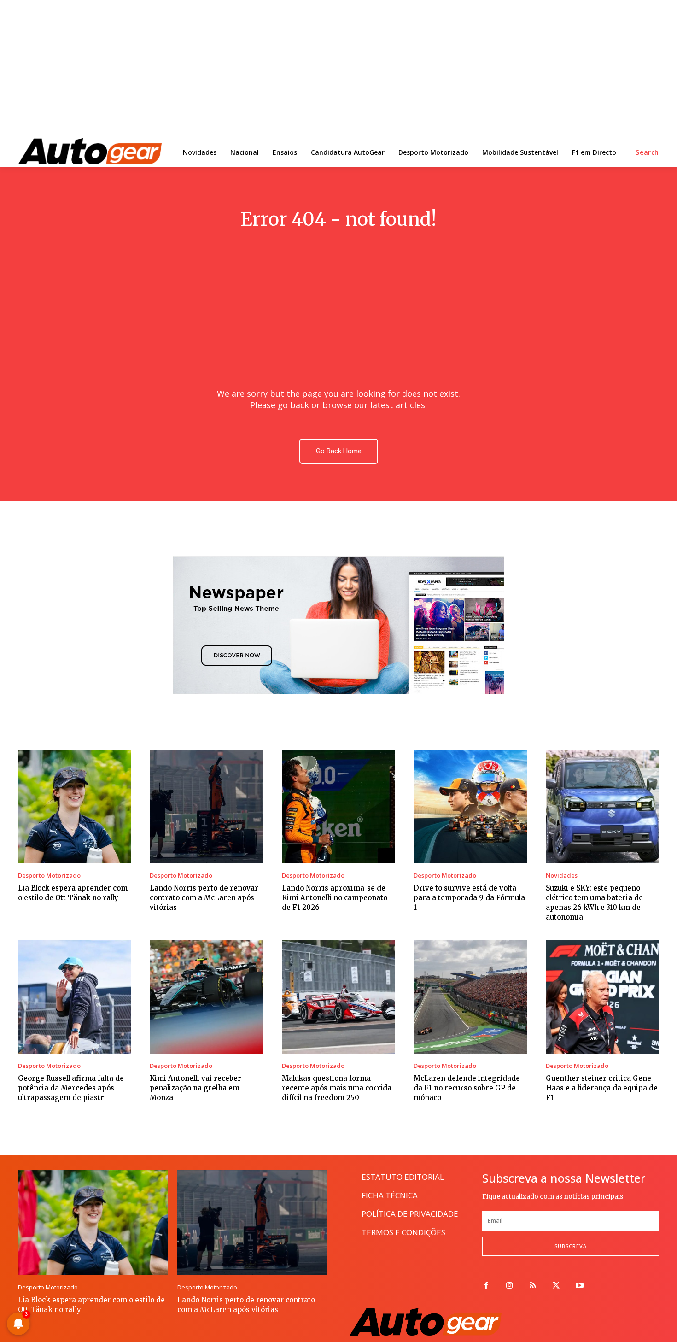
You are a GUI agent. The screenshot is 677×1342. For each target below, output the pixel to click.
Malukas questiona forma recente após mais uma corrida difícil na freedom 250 (336, 1088)
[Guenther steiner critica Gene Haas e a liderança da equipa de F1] (602, 997)
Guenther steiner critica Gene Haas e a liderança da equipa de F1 (602, 1088)
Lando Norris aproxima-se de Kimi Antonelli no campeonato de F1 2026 (334, 898)
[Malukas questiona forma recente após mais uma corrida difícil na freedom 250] (338, 997)
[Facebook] (486, 1286)
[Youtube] (579, 1286)
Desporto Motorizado (49, 876)
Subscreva (570, 1245)
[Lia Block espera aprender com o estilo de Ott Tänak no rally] (74, 806)
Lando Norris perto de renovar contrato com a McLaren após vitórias (204, 898)
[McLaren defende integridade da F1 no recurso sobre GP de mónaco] (470, 997)
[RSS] (533, 1286)
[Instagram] (509, 1286)
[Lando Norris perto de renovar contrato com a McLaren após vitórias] (206, 806)
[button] (647, 152)
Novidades (562, 876)
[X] (556, 1286)
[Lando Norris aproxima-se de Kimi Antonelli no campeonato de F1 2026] (338, 806)
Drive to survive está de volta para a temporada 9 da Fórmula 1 (469, 898)
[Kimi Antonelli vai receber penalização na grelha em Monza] (206, 997)
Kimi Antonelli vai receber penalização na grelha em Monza (195, 1088)
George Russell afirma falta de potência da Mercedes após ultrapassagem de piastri (71, 1088)
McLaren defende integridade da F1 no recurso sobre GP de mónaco (467, 1088)
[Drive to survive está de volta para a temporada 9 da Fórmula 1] (470, 806)
